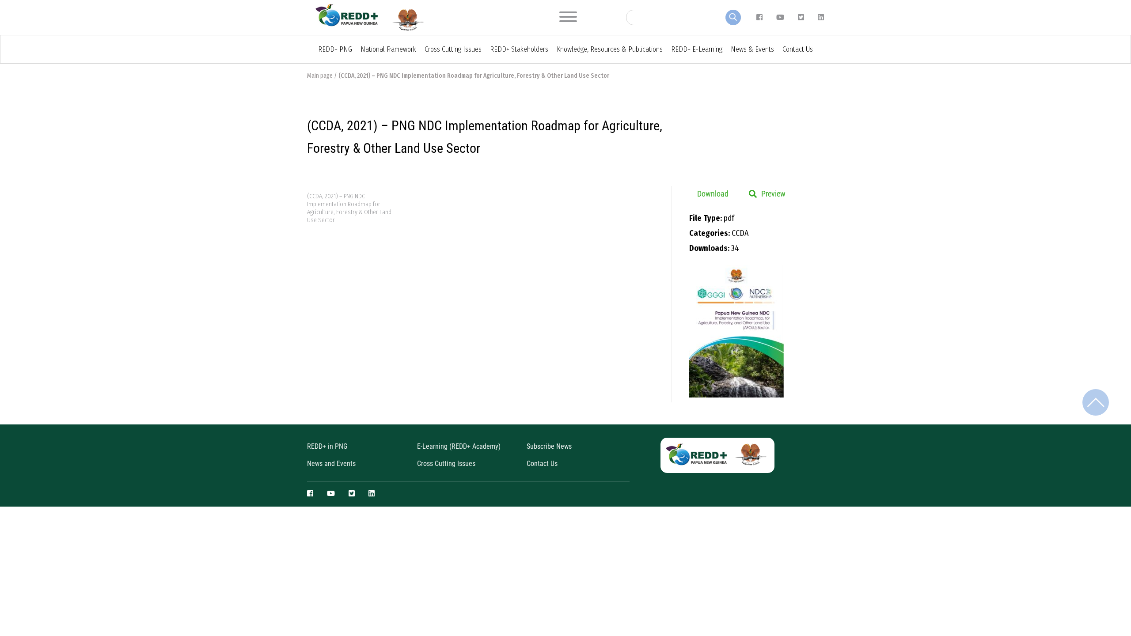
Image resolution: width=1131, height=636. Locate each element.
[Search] (733, 17)
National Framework (388, 49)
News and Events (331, 463)
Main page (320, 76)
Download (713, 193)
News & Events (752, 49)
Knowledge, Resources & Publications (610, 49)
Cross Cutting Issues (453, 49)
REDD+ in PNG (327, 446)
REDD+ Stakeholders (519, 49)
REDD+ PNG (335, 49)
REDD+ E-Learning (696, 49)
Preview (773, 193)
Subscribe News (549, 446)
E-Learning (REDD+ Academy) (459, 446)
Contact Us (797, 49)
